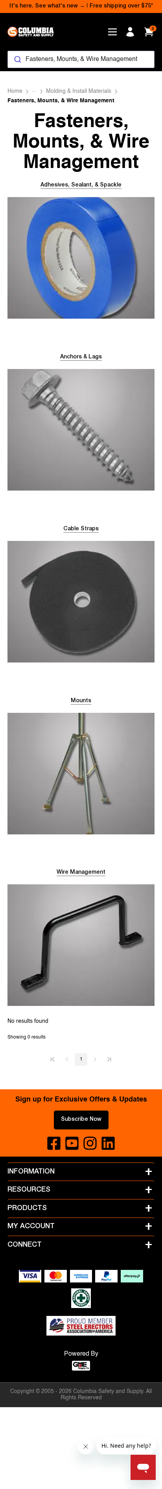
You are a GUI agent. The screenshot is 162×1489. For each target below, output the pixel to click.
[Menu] (112, 32)
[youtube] (71, 1143)
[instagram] (90, 1143)
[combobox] (80, 59)
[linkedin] (108, 1143)
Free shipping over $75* (121, 6)
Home (14, 91)
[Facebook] (53, 1143)
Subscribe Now (81, 1119)
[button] (53, 1059)
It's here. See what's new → (47, 6)
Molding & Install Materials (78, 91)
